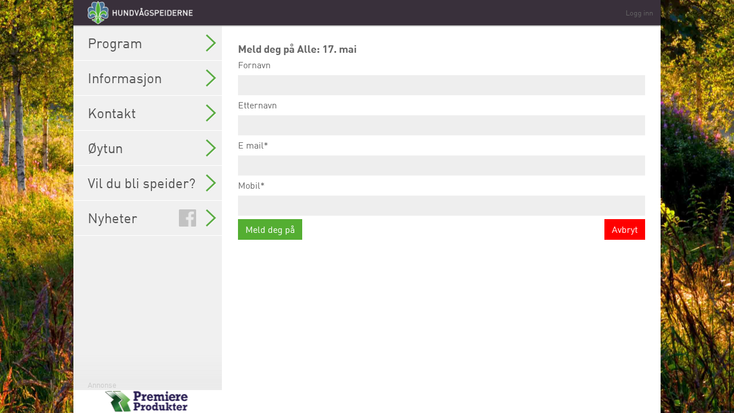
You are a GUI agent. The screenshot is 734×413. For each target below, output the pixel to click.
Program (115, 43)
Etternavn (257, 105)
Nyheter (112, 218)
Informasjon (125, 78)
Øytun (105, 148)
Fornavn (254, 65)
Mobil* (251, 185)
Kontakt (112, 113)
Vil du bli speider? (142, 183)
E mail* (253, 145)
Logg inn (639, 12)
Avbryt (625, 229)
